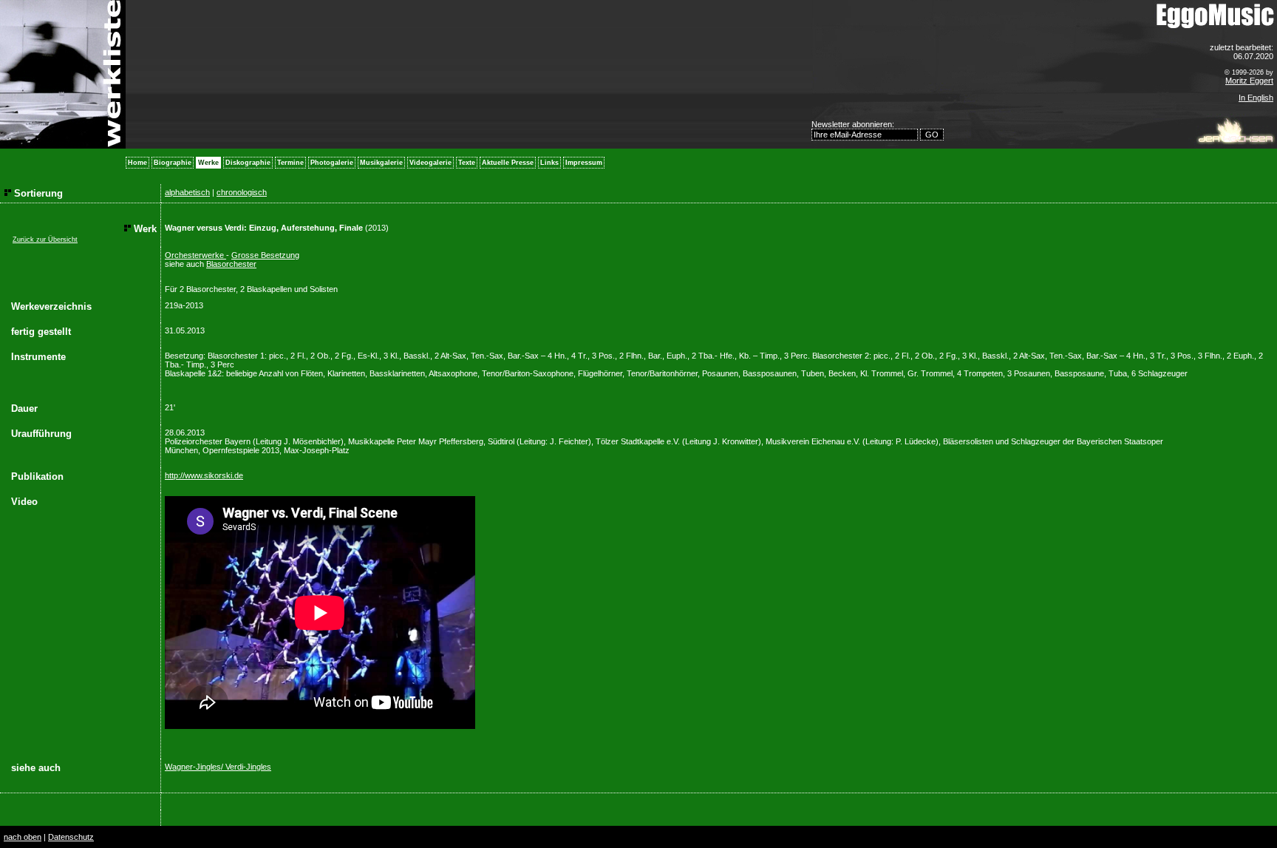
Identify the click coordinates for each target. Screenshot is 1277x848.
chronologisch (242, 192)
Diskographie (247, 162)
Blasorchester (231, 264)
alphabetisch (187, 192)
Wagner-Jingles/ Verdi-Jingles (218, 766)
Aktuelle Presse (508, 162)
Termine (290, 162)
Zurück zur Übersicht (45, 239)
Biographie (172, 162)
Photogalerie (331, 162)
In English (1256, 97)
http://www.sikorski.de (204, 475)
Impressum (583, 162)
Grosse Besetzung (265, 255)
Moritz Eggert (1249, 80)
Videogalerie (430, 162)
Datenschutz (71, 836)
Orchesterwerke (195, 255)
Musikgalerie (381, 162)
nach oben (22, 836)
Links (549, 162)
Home (137, 162)
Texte (466, 162)
